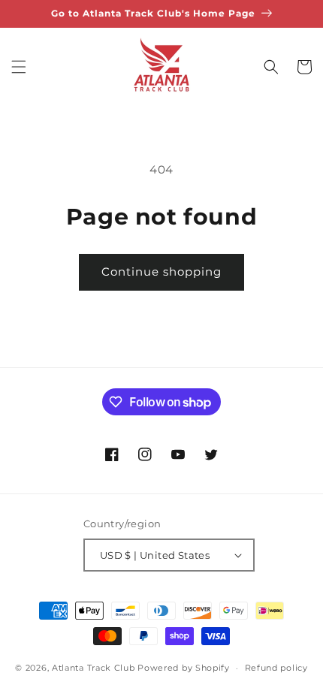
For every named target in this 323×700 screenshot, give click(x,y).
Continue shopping (161, 271)
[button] (18, 66)
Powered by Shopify (183, 667)
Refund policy (276, 667)
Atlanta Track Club (93, 667)
